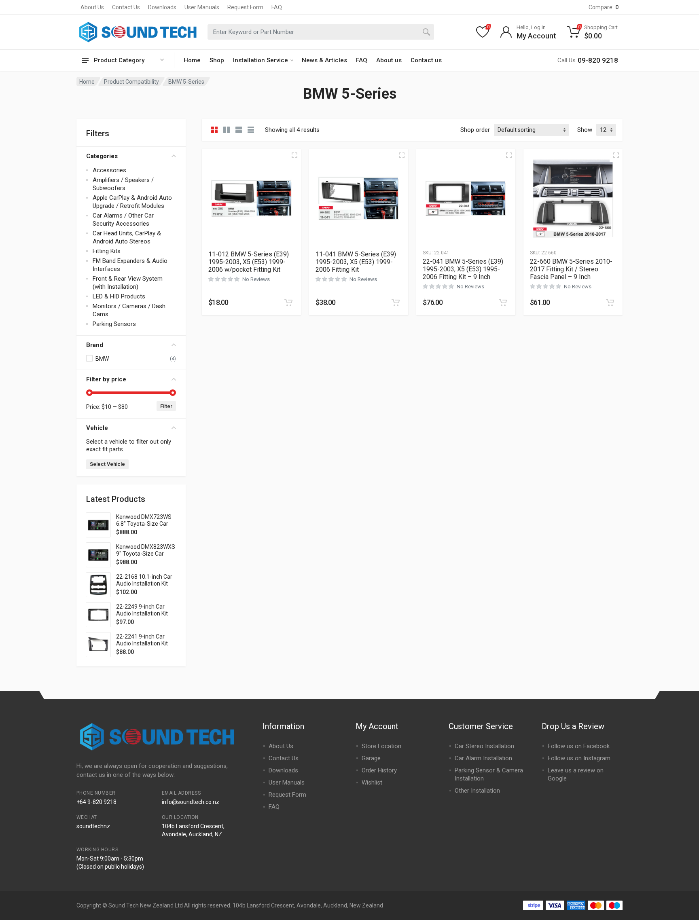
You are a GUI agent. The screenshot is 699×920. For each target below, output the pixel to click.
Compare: (604, 7)
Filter (166, 406)
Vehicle (97, 427)
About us (389, 60)
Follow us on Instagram (579, 758)
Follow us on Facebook (579, 746)
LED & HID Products (119, 296)
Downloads (162, 7)
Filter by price (106, 379)
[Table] (251, 130)
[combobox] (321, 32)
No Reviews (256, 279)
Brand (94, 345)
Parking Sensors (114, 324)
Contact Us (126, 7)
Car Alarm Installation (483, 758)
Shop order (475, 129)
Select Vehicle (107, 464)
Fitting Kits (107, 251)
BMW (102, 358)
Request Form (245, 7)
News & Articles (324, 60)
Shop (217, 60)
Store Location (381, 746)
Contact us (426, 60)
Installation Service (260, 60)
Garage (371, 758)
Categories (102, 156)
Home (192, 60)
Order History (379, 770)
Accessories (109, 170)
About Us (92, 7)
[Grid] (214, 130)
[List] (239, 130)
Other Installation (477, 790)
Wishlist (372, 782)
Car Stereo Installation (484, 746)
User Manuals (201, 7)
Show (584, 129)
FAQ (276, 7)
